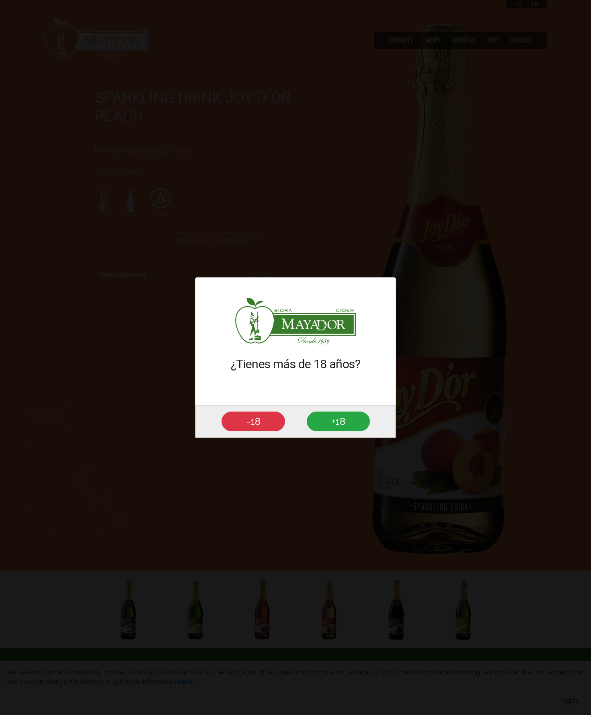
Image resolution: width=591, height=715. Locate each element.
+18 (338, 421)
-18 (253, 421)
